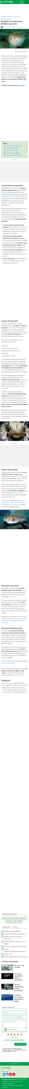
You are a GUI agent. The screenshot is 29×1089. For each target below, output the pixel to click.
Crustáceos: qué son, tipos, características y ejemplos (14, 619)
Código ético (5, 1087)
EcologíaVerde (4, 17)
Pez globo (22, 85)
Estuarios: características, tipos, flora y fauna (12, 501)
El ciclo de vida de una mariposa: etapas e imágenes (14, 943)
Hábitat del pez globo (12, 150)
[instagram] (7, 1074)
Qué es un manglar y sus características (13, 503)
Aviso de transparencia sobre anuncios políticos (12, 1085)
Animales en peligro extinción (14, 922)
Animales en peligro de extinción (12, 931)
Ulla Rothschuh (8, 27)
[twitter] (4, 1074)
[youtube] (10, 1074)
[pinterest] (13, 1074)
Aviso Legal (4, 1081)
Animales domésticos (20, 918)
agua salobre (14, 488)
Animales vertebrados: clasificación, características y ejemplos (15, 950)
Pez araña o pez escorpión (19, 967)
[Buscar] (27, 2)
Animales (10, 17)
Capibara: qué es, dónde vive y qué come (14, 934)
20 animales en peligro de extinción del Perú (15, 946)
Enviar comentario (20, 1044)
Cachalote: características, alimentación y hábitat (18, 998)
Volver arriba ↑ (14, 1064)
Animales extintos (7, 918)
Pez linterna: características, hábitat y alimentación (18, 977)
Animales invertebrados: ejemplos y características (13, 938)
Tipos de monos (8, 954)
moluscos (13, 597)
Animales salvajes (16, 17)
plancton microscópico (7, 663)
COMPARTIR (21, 3)
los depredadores (10, 196)
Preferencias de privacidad (8, 1083)
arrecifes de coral (18, 493)
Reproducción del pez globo (14, 155)
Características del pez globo (13, 146)
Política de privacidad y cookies (15, 1081)
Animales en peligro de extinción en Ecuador (15, 957)
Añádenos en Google (22, 51)
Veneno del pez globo (12, 148)
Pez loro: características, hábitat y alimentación (18, 988)
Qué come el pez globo (12, 153)
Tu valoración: (14, 1037)
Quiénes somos (23, 1079)
